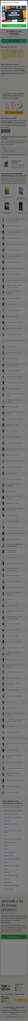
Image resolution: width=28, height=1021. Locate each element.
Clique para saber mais (14, 26)
